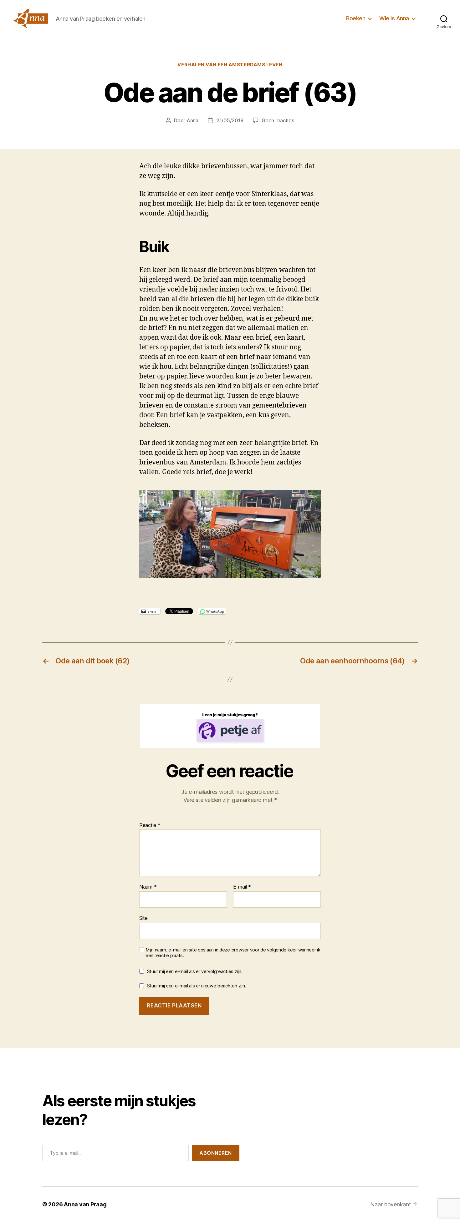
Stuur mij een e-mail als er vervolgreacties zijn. (195, 971)
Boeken (355, 18)
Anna (192, 120)
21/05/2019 (229, 120)
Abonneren (215, 1153)
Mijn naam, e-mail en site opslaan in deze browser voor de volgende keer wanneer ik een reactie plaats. (233, 953)
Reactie (150, 825)
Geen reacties (278, 120)
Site (143, 918)
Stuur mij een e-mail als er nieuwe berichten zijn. (196, 986)
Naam (147, 887)
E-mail (242, 887)
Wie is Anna (394, 18)
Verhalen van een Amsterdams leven (229, 65)
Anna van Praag (85, 1204)
